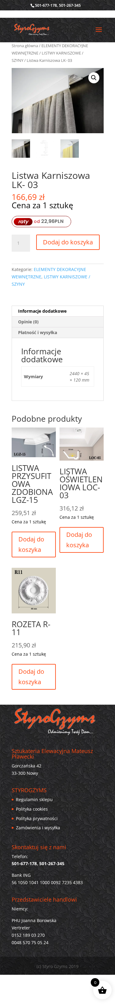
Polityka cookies (32, 809)
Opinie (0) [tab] (28, 322)
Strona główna (25, 45)
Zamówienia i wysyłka (38, 828)
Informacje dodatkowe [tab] (42, 311)
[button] (93, 77)
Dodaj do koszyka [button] (31, 544)
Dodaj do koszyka (68, 242)
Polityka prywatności (37, 818)
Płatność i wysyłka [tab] (37, 332)
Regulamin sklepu (34, 799)
